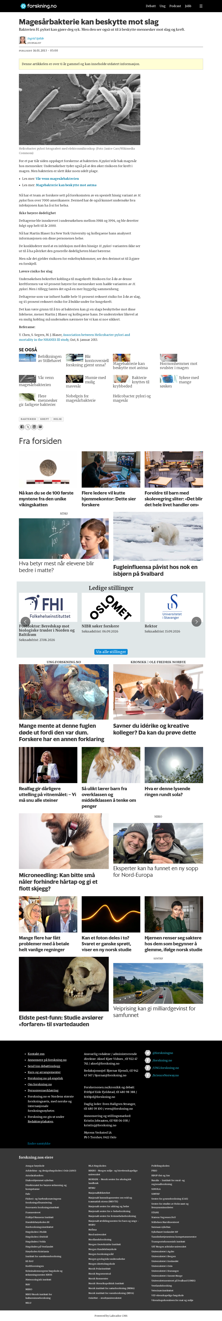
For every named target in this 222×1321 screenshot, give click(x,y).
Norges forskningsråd (100, 1254)
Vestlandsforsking (161, 1285)
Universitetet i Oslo (162, 1266)
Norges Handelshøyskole (102, 1249)
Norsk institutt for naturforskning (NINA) (111, 1288)
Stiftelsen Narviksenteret (165, 1222)
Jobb (188, 6)
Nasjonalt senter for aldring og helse (108, 1206)
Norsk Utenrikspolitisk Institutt (106, 1283)
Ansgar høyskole (34, 1165)
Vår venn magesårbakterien (57, 179)
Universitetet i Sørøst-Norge (166, 1275)
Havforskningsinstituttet (39, 1227)
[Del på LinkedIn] (34, 427)
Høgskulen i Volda (35, 1241)
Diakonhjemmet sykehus (39, 1180)
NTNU (91, 1188)
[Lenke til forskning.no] (78, 4)
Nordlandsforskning (100, 1239)
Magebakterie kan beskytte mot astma (66, 185)
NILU (28, 1302)
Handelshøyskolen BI (37, 1222)
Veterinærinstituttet (162, 1290)
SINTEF (155, 1193)
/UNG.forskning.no (165, 1068)
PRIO (154, 1170)
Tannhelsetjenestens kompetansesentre (174, 1236)
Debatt (151, 6)
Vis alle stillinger (111, 652)
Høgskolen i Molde (36, 1231)
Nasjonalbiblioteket (99, 1192)
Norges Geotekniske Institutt (104, 1244)
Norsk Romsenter (98, 1278)
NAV (27, 1284)
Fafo (27, 1193)
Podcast (175, 6)
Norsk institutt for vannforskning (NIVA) (111, 1293)
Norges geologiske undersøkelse (106, 1258)
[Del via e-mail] (40, 427)
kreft (44, 419)
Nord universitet (97, 1234)
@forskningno (162, 1053)
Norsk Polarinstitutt (99, 1268)
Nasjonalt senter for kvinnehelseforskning (112, 1216)
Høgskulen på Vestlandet (39, 1246)
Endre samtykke (39, 1143)
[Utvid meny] (201, 6)
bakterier (28, 419)
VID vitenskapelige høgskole (167, 1295)
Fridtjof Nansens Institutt (39, 1217)
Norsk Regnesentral (99, 1273)
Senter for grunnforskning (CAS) (169, 1198)
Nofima (92, 1229)
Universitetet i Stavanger (165, 1270)
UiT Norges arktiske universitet (168, 1246)
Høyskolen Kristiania (37, 1251)
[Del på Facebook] (22, 427)
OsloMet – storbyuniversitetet (105, 1298)
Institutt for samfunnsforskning (43, 1256)
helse (57, 419)
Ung (163, 6)
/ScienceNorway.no (165, 1075)
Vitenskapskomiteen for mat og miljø (172, 1300)
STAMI (155, 1212)
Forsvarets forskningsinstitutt (42, 1207)
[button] (25, 622)
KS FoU (29, 1261)
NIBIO (28, 1289)
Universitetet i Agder (162, 1251)
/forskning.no (162, 1060)
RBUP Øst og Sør (160, 1175)
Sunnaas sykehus (160, 1227)
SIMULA (156, 1189)
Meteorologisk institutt (38, 1279)
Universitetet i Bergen (163, 1256)
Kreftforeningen (34, 1266)
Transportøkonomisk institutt (168, 1241)
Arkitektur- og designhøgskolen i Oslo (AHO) (50, 1170)
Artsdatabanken (34, 1175)
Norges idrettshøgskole (101, 1263)
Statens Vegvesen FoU (163, 1217)
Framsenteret (33, 1212)
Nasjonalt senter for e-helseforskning (109, 1211)
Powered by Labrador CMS (111, 1315)
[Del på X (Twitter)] (28, 427)
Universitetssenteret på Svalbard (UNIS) (173, 1280)
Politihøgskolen (160, 1165)
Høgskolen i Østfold (36, 1236)
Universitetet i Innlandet (164, 1261)
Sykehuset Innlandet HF (164, 1231)
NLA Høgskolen (97, 1165)
